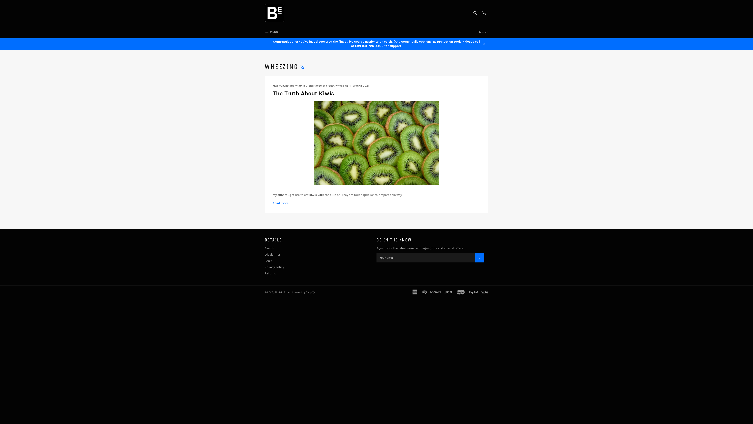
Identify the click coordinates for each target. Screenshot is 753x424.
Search (269, 248)
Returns (270, 273)
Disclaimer (272, 254)
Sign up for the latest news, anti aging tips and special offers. (420, 248)
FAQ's (268, 261)
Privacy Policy (274, 267)
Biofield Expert (283, 292)
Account (483, 32)
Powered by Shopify (303, 292)
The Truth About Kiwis (303, 93)
